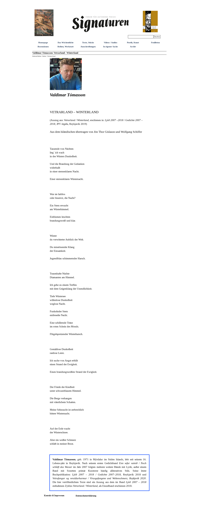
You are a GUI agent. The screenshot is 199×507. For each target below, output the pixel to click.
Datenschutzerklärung (86, 496)
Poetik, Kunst (133, 42)
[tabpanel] (99, 118)
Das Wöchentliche (66, 42)
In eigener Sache (110, 47)
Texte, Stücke (88, 42)
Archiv (133, 47)
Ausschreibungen (88, 47)
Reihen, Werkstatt (66, 47)
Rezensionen (43, 47)
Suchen (157, 37)
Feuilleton (155, 42)
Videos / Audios (110, 42)
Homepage (43, 42)
